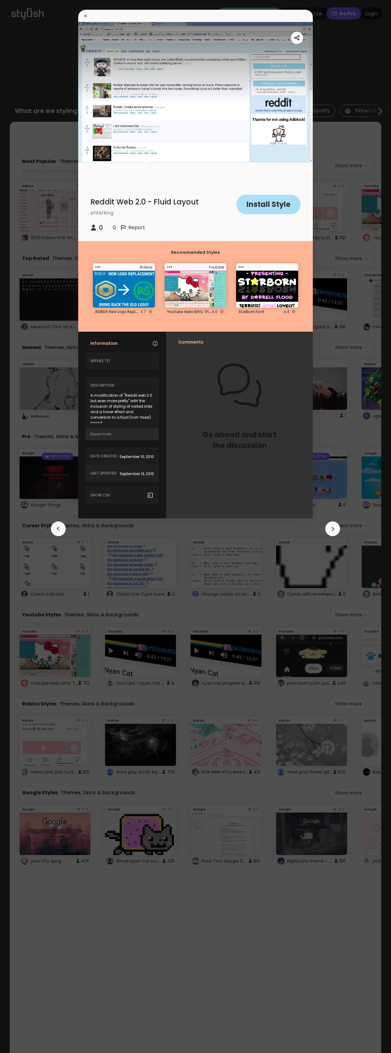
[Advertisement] (24, 526)
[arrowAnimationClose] (58, 528)
